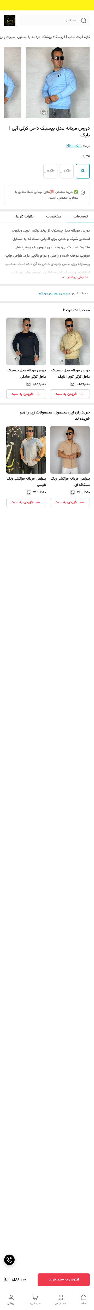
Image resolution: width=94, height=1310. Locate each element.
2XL (66, 171)
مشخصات (53, 216)
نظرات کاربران (24, 216)
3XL (50, 171)
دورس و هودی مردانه (54, 293)
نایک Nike (74, 145)
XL (83, 171)
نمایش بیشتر (77, 277)
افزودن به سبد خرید (64, 1279)
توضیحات (81, 216)
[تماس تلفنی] (9, 1260)
